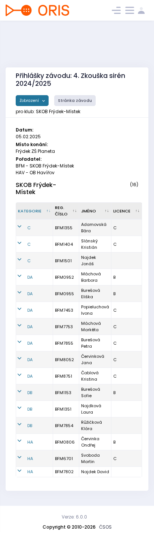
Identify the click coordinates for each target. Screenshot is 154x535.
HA (30, 442)
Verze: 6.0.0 (74, 517)
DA (30, 277)
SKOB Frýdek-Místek (36, 188)
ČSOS (105, 527)
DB (29, 393)
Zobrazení (29, 100)
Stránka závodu (75, 100)
